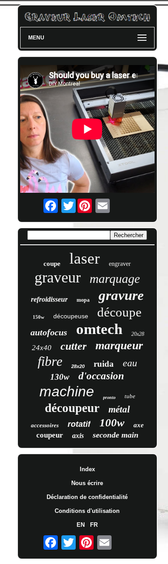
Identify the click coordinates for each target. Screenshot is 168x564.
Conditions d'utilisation (87, 511)
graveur (57, 277)
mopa (83, 300)
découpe (119, 312)
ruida (104, 364)
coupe (51, 263)
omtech (99, 329)
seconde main (115, 434)
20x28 (137, 334)
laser (84, 258)
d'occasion (101, 376)
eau (130, 363)
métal (119, 409)
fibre (50, 361)
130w (59, 377)
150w (38, 317)
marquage (115, 279)
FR (94, 524)
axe (139, 425)
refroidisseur (49, 299)
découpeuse (70, 316)
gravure (121, 295)
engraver (120, 263)
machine (66, 391)
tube (130, 396)
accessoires (45, 425)
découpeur (72, 408)
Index (87, 469)
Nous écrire (87, 483)
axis (78, 435)
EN (81, 524)
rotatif (79, 424)
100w (112, 422)
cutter (73, 346)
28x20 (78, 366)
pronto (109, 397)
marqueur (119, 345)
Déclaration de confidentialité (87, 497)
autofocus (48, 332)
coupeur (49, 435)
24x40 (42, 347)
